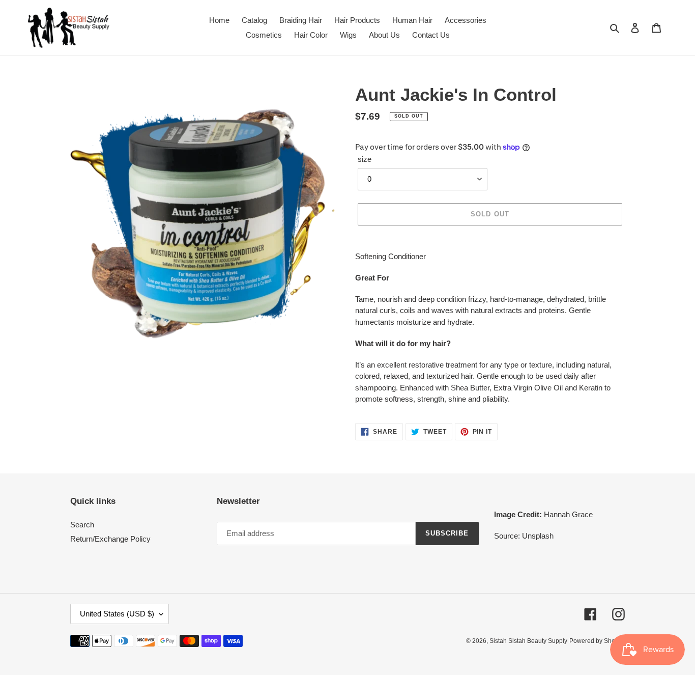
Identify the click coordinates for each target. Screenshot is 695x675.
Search (82, 524)
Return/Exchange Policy (110, 539)
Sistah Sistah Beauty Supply (528, 640)
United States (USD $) (117, 613)
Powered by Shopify (597, 640)
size (364, 159)
